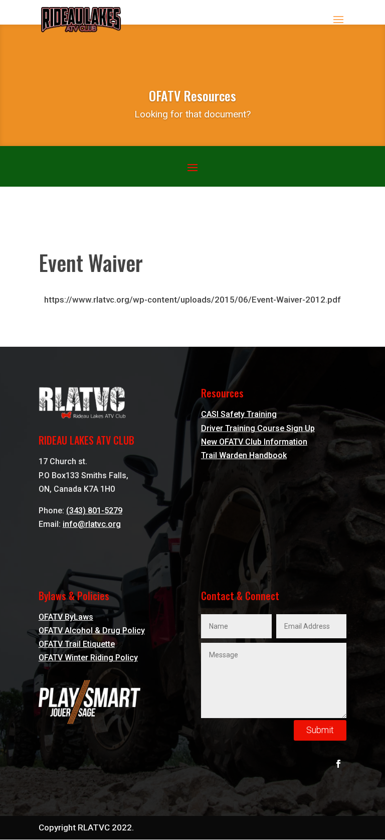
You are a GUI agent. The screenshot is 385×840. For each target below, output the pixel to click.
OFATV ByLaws (66, 617)
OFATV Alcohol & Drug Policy (92, 630)
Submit (320, 730)
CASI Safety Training (239, 414)
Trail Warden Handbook (244, 455)
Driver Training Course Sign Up (258, 428)
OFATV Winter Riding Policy (88, 657)
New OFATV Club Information (254, 442)
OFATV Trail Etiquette (77, 644)
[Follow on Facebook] (338, 764)
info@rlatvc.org (92, 524)
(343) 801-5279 (94, 510)
